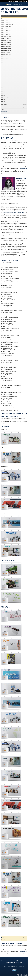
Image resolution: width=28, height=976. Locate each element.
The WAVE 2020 (15, 140)
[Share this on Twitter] (14, 971)
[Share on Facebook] (12, 971)
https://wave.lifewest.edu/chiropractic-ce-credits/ (13, 212)
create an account (15, 937)
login (8, 937)
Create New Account (13, 1)
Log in (21, 1)
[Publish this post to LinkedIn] (15, 971)
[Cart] (24, 2)
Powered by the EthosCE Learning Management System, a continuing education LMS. (22, 974)
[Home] (14, 4)
